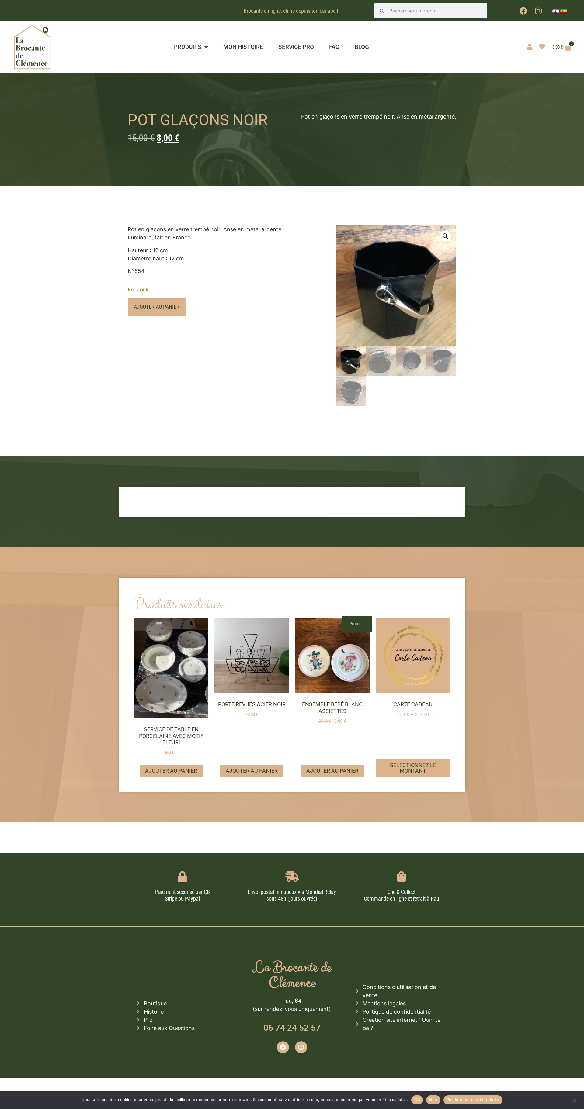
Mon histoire (243, 46)
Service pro (296, 46)
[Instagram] (538, 10)
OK (417, 1099)
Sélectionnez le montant (413, 768)
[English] (555, 11)
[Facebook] (523, 10)
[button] (445, 236)
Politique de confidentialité (473, 1099)
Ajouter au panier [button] (171, 770)
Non (433, 1099)
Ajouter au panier (156, 307)
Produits (187, 46)
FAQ (334, 46)
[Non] (574, 1099)
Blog (362, 46)
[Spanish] (563, 11)
